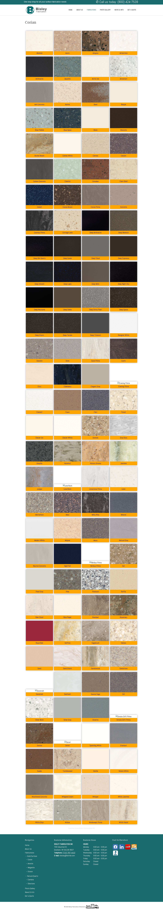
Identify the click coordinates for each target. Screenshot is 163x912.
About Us (79, 10)
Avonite (30, 863)
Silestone (31, 883)
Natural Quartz (32, 876)
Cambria (31, 879)
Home (70, 10)
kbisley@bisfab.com (67, 855)
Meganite (31, 867)
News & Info (119, 10)
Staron (30, 871)
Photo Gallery (105, 10)
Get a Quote (132, 10)
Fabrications (91, 10)
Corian (30, 859)
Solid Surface (32, 856)
